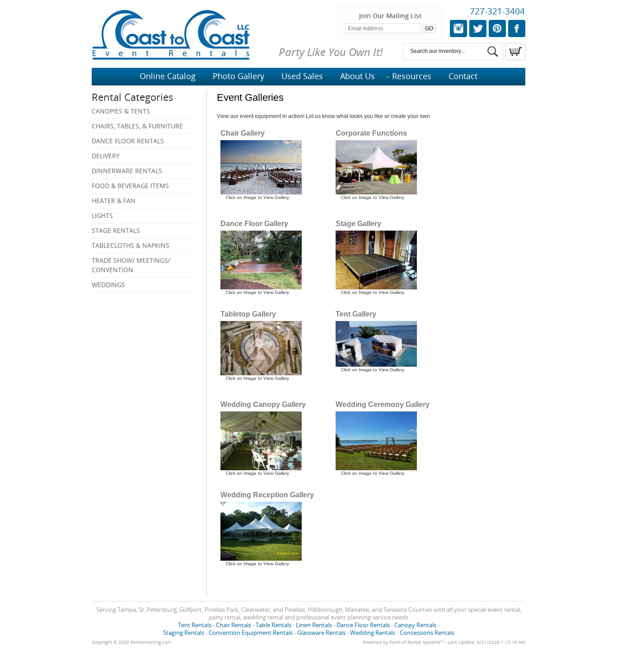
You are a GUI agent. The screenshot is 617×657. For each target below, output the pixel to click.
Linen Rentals (314, 625)
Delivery (106, 155)
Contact (463, 76)
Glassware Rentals (321, 633)
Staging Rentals (183, 633)
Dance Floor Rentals (128, 141)
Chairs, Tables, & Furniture (137, 126)
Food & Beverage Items (130, 185)
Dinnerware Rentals (127, 170)
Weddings (108, 284)
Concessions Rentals (427, 633)
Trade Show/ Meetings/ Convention (131, 265)
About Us (357, 76)
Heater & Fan (114, 200)
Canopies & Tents (121, 111)
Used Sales (302, 76)
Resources (411, 76)
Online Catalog (168, 76)
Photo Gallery (238, 76)
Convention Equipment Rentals (251, 633)
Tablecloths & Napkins (130, 245)
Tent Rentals (194, 625)
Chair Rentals (233, 625)
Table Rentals (273, 625)
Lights (102, 215)
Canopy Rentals (415, 625)
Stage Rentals (116, 230)
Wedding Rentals (372, 633)
